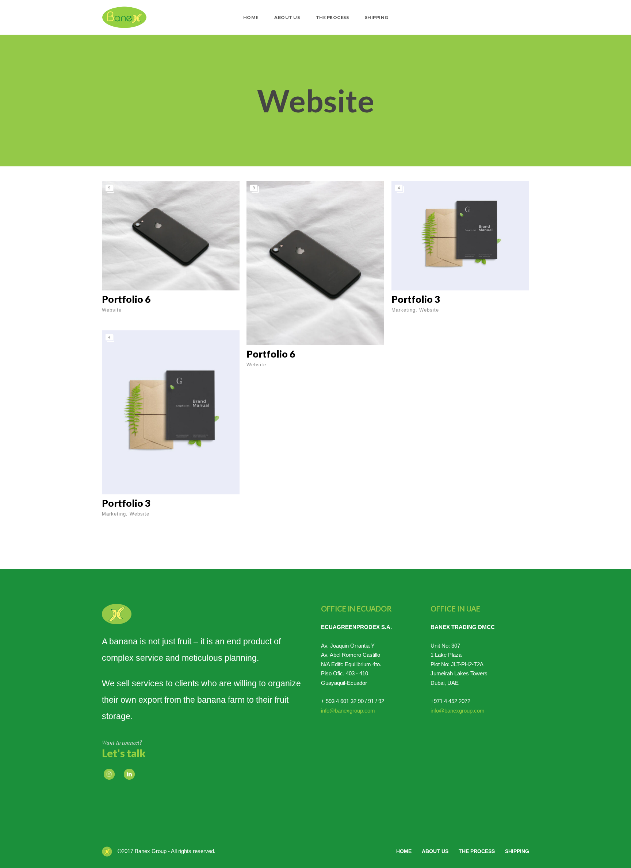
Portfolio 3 (415, 299)
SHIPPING (376, 17)
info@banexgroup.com (348, 710)
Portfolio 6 (126, 299)
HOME (251, 17)
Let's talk (124, 753)
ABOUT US (287, 17)
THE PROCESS (332, 17)
